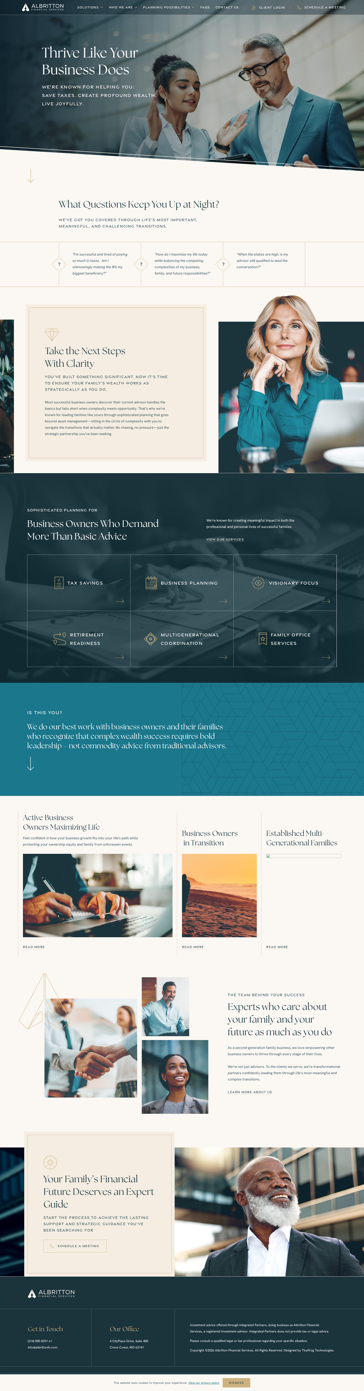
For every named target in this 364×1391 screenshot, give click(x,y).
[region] (182, 1382)
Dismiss (236, 1382)
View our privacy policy (203, 1383)
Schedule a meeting (78, 1246)
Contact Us (227, 7)
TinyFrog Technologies (317, 1350)
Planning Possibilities (166, 7)
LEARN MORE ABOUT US (250, 1092)
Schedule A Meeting (325, 7)
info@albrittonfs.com (42, 1347)
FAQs (205, 7)
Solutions (88, 7)
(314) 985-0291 (38, 1341)
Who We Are (121, 7)
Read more (34, 947)
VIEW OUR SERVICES (225, 539)
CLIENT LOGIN (272, 7)
